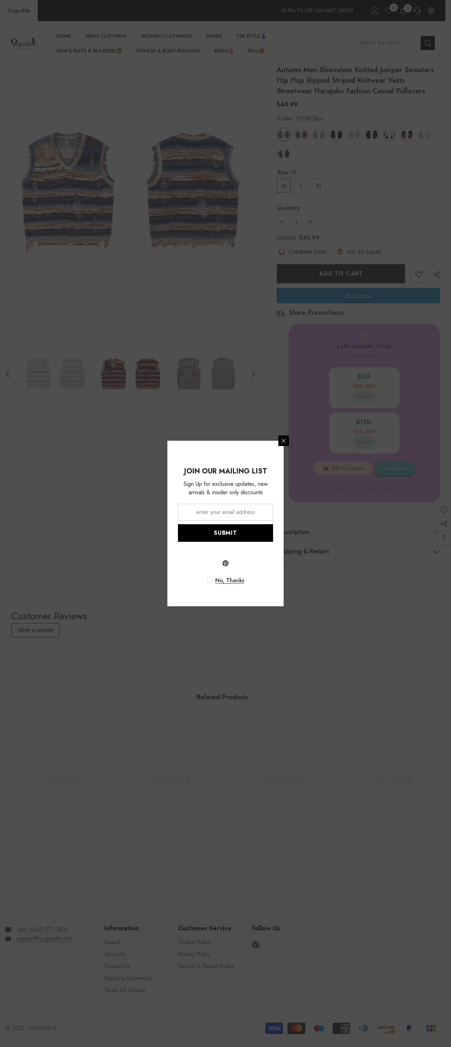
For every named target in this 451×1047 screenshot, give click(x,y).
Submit (225, 533)
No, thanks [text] (229, 580)
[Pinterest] (225, 563)
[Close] (283, 440)
